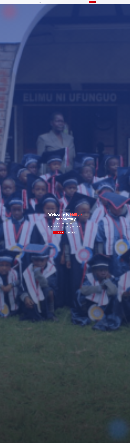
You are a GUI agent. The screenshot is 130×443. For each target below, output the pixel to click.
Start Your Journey (59, 232)
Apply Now (92, 2)
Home (70, 2)
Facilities (74, 2)
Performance (80, 2)
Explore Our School (71, 232)
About (85, 2)
